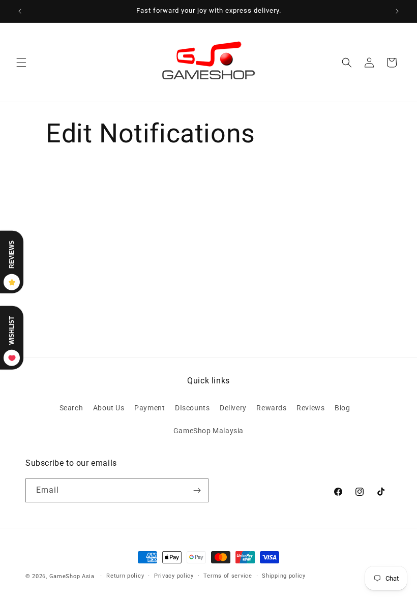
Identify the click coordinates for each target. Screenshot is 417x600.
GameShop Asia (72, 576)
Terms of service (227, 576)
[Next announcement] (397, 11)
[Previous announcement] (20, 11)
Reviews (310, 408)
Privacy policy (174, 576)
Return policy (125, 576)
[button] (21, 62)
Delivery (233, 408)
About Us (109, 408)
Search (71, 408)
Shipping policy (284, 576)
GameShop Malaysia (208, 431)
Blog (342, 408)
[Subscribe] (197, 490)
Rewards (271, 408)
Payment (149, 408)
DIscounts (192, 408)
